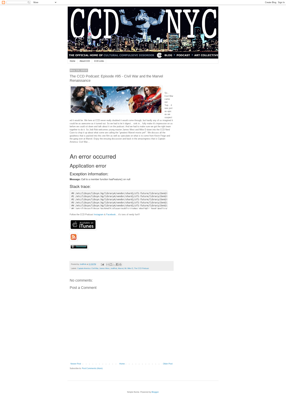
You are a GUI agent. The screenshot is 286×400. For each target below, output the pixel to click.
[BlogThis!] (111, 264)
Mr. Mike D (128, 268)
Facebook (111, 214)
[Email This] (107, 264)
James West (104, 268)
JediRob (113, 268)
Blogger (155, 392)
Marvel (120, 268)
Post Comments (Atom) (92, 368)
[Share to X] (114, 264)
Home (72, 61)
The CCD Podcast (141, 268)
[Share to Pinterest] (120, 264)
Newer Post (76, 364)
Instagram (98, 214)
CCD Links (99, 61)
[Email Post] (102, 264)
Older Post (167, 364)
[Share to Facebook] (117, 264)
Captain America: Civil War (87, 268)
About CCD (85, 61)
